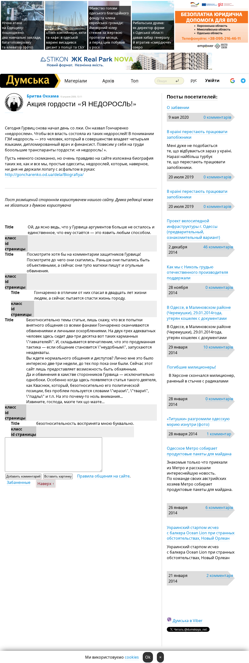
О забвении (178, 107)
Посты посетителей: (192, 96)
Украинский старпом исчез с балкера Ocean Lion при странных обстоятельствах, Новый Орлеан (200, 533)
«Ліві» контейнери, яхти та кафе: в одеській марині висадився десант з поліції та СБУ (66, 39)
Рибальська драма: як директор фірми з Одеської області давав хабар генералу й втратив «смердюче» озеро (152, 34)
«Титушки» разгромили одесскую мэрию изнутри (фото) (198, 421)
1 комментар (219, 434)
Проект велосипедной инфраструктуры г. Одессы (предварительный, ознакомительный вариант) (195, 229)
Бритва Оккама (43, 96)
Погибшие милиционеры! (191, 367)
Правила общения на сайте (103, 476)
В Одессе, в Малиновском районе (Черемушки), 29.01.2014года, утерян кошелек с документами (199, 313)
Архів (108, 80)
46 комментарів (218, 247)
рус (194, 80)
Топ (134, 80)
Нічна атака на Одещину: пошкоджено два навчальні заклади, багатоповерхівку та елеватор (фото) (21, 34)
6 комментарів (219, 507)
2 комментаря (219, 575)
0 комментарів (217, 117)
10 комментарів (218, 347)
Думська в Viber (188, 620)
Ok (148, 657)
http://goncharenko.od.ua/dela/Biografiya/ (44, 174)
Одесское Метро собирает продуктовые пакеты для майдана (199, 451)
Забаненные (18, 482)
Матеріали (75, 80)
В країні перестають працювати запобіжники (197, 134)
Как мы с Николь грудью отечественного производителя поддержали (197, 272)
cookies (132, 657)
